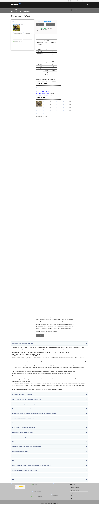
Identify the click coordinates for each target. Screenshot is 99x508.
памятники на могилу (31, 349)
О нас (72, 498)
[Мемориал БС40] (23, 22)
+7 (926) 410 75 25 (71, 1)
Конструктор (68, 4)
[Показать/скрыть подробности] (64, 10)
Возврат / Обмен (75, 495)
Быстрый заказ (50, 24)
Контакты (82, 4)
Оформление (58, 4)
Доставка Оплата (75, 490)
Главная (39, 4)
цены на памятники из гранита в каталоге (42, 389)
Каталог (46, 4)
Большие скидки (26, 11)
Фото (52, 4)
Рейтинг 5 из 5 (45, 95)
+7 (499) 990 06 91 (59, 1)
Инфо (75, 4)
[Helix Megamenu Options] (87, 5)
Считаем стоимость (75, 487)
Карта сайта (74, 493)
